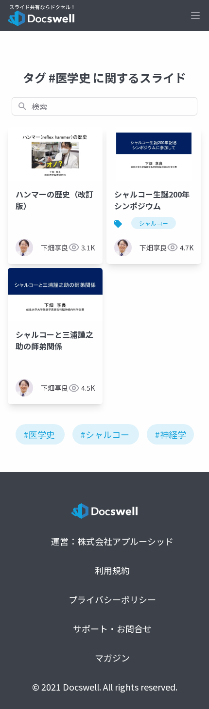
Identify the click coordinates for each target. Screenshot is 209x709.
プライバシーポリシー (112, 599)
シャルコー (153, 223)
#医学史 (39, 434)
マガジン (112, 657)
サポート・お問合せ (112, 628)
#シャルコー (104, 434)
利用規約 (112, 570)
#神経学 (170, 434)
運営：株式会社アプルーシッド (112, 541)
